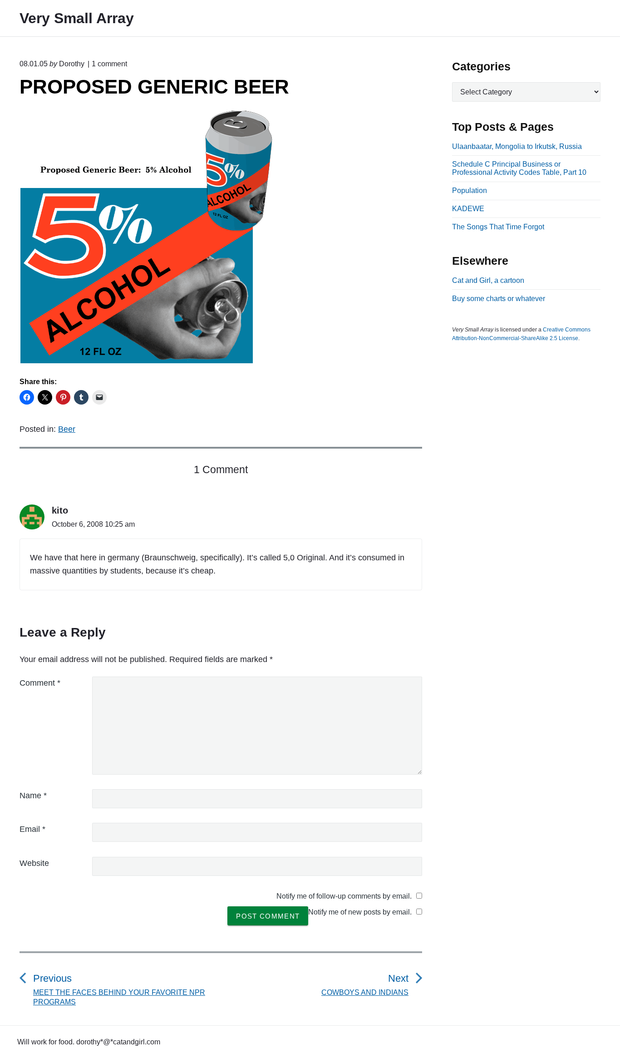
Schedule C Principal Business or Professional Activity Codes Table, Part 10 (519, 168)
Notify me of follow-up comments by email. (344, 896)
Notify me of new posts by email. (360, 912)
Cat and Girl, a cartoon (488, 280)
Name (33, 795)
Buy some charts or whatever (498, 298)
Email (32, 829)
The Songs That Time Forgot (498, 227)
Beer (66, 429)
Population (469, 190)
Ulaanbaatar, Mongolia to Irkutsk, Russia (517, 146)
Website (34, 863)
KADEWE (468, 209)
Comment (40, 682)
